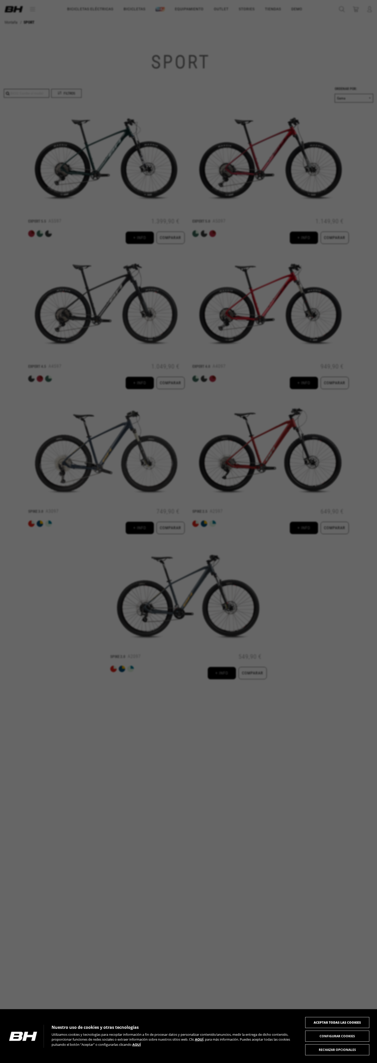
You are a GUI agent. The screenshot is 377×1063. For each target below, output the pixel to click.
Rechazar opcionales (337, 1050)
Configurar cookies (337, 1036)
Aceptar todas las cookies (337, 1022)
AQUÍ (199, 1039)
